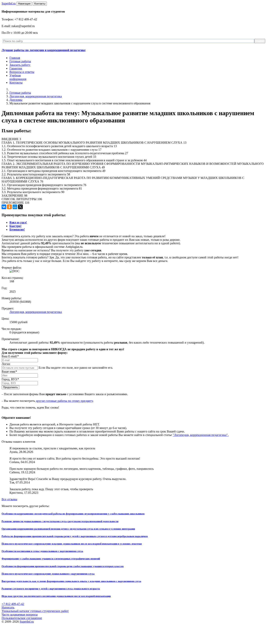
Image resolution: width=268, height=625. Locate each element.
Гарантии (15, 68)
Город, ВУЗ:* (10, 379)
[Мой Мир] (15, 206)
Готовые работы (20, 61)
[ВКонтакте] (4, 206)
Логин (6, 364)
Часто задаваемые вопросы (20, 614)
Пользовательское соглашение (22, 618)
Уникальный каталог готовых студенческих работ (35, 611)
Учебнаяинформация (17, 77)
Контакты (16, 82)
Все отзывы (9, 499)
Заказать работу (19, 65)
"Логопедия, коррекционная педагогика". (201, 435)
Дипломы (15, 99)
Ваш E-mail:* (10, 356)
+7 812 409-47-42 (13, 604)
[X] (20, 206)
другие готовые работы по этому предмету (64, 400)
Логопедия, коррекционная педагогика (35, 96)
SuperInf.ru (27, 621)
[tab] (18, 222)
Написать (8, 607)
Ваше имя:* (9, 371)
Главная (14, 57)
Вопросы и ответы (21, 72)
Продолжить (10, 387)
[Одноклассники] (9, 206)
